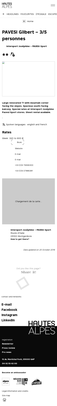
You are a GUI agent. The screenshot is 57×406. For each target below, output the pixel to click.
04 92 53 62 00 (9, 363)
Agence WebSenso (4, 400)
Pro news (6, 352)
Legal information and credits (15, 391)
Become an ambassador (14, 372)
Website (19, 148)
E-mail (18, 154)
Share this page (28, 271)
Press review (8, 348)
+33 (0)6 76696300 (24, 165)
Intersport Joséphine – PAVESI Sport (26, 46)
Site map (6, 395)
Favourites (27, 14)
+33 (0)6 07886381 (24, 171)
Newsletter (7, 344)
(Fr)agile (41, 14)
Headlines (13, 14)
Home (30, 21)
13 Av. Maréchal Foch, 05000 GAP (18, 359)
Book (19, 142)
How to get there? (20, 239)
